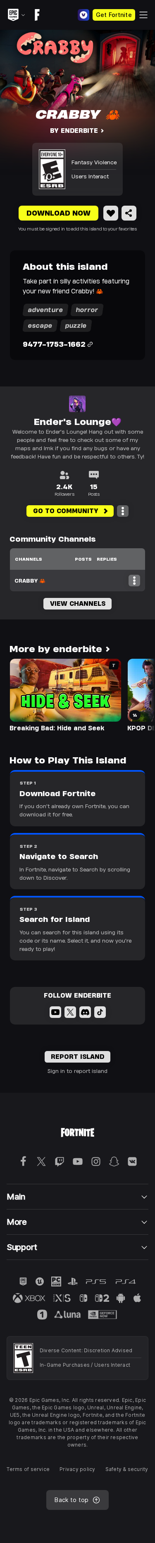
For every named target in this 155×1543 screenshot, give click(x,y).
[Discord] (85, 1012)
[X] (70, 1012)
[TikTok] (100, 1012)
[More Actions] (123, 511)
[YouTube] (55, 1012)
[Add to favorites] (110, 213)
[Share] (129, 213)
